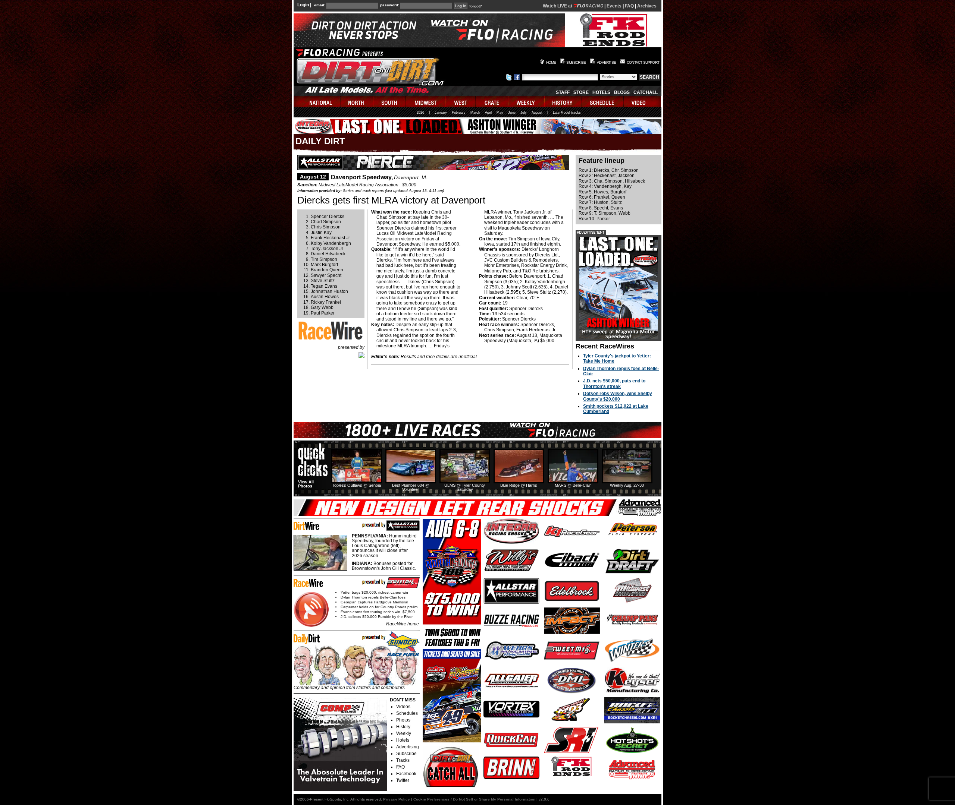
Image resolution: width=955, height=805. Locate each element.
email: (319, 5)
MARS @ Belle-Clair (573, 485)
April (488, 112)
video (642, 101)
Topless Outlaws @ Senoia (356, 485)
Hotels (601, 92)
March (475, 112)
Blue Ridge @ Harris (518, 485)
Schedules (407, 713)
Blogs (622, 92)
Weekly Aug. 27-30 (627, 485)
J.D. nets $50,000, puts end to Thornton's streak (614, 383)
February (459, 112)
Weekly (403, 733)
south (389, 101)
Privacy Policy (396, 799)
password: (389, 5)
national (317, 101)
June (512, 112)
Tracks (403, 760)
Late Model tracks (567, 112)
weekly (527, 101)
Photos (403, 720)
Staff (563, 92)
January (441, 112)
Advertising (407, 746)
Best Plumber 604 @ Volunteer (410, 487)
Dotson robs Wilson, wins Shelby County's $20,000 (617, 396)
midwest (426, 101)
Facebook (406, 773)
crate (492, 101)
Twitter (402, 780)
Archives (647, 6)
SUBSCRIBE (576, 62)
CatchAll (645, 92)
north (357, 101)
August (537, 112)
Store (581, 92)
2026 (420, 112)
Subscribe (406, 753)
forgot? (475, 6)
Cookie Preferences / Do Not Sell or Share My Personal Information (474, 799)
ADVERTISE (606, 62)
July (523, 112)
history (563, 101)
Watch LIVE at (558, 6)
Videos (403, 706)
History (403, 726)
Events (614, 6)
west (461, 101)
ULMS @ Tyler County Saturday (464, 487)
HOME (551, 62)
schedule (603, 101)
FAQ (629, 6)
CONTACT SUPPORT (643, 62)
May (500, 112)
